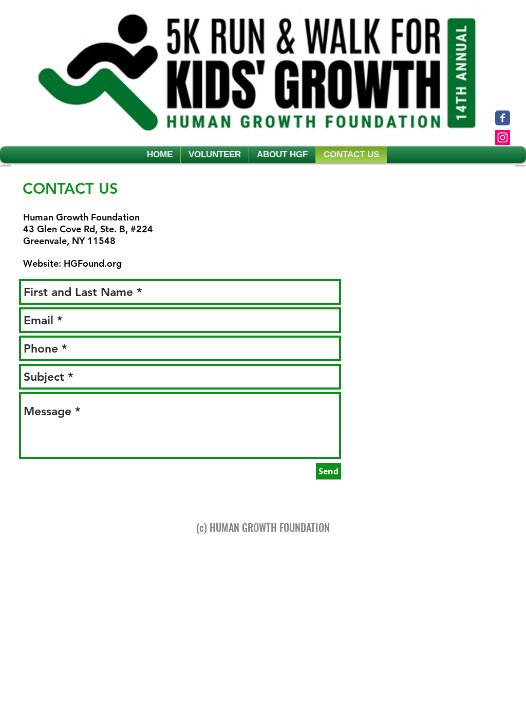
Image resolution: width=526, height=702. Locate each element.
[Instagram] (502, 137)
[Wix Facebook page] (502, 117)
